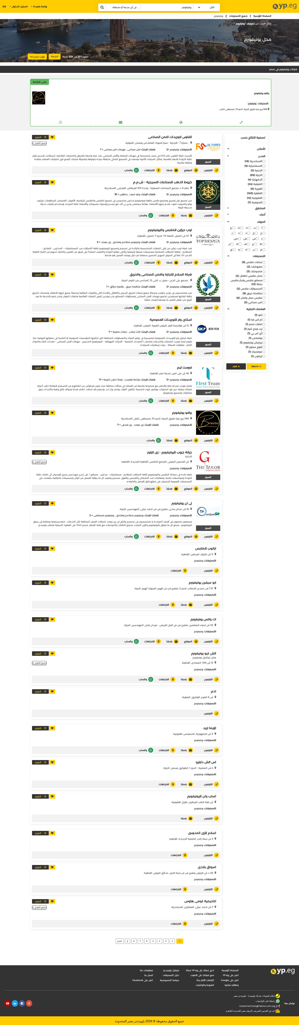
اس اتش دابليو (206, 762)
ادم (213, 691)
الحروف (261, 221)
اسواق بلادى (207, 867)
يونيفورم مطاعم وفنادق (126, 242)
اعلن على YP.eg (231, 975)
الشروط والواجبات (205, 985)
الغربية (256, 188)
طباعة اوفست (132, 379)
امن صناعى (133, 149)
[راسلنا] (120, 122)
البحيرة (256, 170)
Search (255, 366)
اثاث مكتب (134, 331)
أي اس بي (254, 333)
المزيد (38, 137)
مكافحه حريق (133, 286)
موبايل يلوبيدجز (171, 970)
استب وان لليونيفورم (201, 796)
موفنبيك (255, 351)
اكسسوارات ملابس (249, 288)
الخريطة (54, 56)
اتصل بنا (148, 975)
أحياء (262, 214)
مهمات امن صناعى (114, 149)
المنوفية (255, 202)
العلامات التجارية (255, 309)
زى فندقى (126, 424)
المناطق (260, 208)
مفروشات (254, 266)
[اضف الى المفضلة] (52, 137)
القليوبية (254, 197)
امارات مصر (254, 324)
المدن (261, 156)
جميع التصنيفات (238, 15)
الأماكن (261, 149)
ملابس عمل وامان (249, 297)
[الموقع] (181, 122)
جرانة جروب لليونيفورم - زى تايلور (169, 452)
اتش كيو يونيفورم (203, 653)
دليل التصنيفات (171, 975)
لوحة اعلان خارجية (113, 379)
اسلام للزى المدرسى (202, 833)
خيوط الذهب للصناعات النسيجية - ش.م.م (162, 182)
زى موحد (106, 242)
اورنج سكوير (254, 347)
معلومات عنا (146, 970)
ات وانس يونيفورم (203, 619)
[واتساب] (60, 122)
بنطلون (124, 194)
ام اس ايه (255, 319)
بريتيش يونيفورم (251, 342)
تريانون (256, 356)
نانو (258, 315)
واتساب (128, 170)
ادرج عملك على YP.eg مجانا (200, 970)
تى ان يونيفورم (181, 503)
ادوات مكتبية (120, 331)
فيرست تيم (184, 367)
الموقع (188, 170)
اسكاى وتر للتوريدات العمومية (171, 320)
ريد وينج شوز (253, 328)
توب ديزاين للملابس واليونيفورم (170, 230)
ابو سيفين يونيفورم (202, 582)
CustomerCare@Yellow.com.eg (257, 1006)
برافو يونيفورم (182, 413)
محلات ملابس (252, 262)
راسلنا (169, 170)
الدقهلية (255, 179)
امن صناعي (253, 302)
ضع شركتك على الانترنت (202, 975)
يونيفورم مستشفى (103, 515)
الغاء (235, 366)
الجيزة (256, 175)
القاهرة (254, 193)
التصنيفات (259, 256)
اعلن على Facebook (142, 980)
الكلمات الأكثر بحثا (205, 980)
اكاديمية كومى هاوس (200, 901)
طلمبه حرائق (117, 286)
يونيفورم (174, 149)
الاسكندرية (253, 161)
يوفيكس (255, 338)
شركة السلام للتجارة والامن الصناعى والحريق (161, 274)
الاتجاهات (149, 170)
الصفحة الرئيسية (262, 15)
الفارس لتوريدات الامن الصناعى (170, 137)
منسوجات (254, 271)
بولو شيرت (134, 194)
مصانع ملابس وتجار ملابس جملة (246, 282)
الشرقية (255, 184)
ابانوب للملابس (205, 548)
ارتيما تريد (209, 728)
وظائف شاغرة (232, 985)
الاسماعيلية (253, 165)
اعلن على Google (230, 980)
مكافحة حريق (252, 293)
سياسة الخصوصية (169, 980)
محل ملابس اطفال (249, 275)
